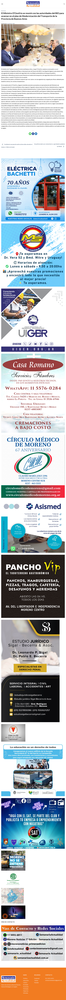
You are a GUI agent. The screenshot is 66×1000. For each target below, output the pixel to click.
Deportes (25, 991)
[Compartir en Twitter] (36, 133)
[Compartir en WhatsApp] (30, 133)
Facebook (36, 978)
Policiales (25, 989)
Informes (25, 993)
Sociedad (25, 984)
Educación (26, 980)
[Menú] (2, 4)
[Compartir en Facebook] (33, 133)
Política (3, 10)
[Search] (64, 4)
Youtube (36, 982)
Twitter (36, 980)
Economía (25, 986)
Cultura (25, 982)
